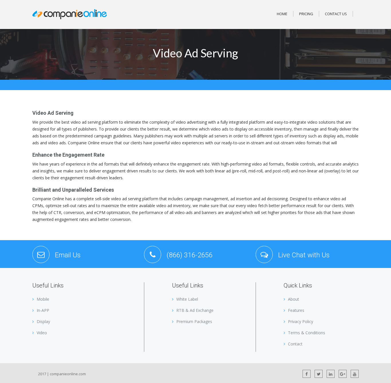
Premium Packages (194, 321)
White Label (187, 299)
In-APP (43, 310)
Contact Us (336, 13)
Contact (295, 344)
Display (43, 321)
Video (42, 332)
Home (282, 13)
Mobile (43, 299)
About (293, 299)
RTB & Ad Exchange (195, 310)
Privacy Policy (300, 321)
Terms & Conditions (306, 332)
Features (296, 310)
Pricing (306, 13)
